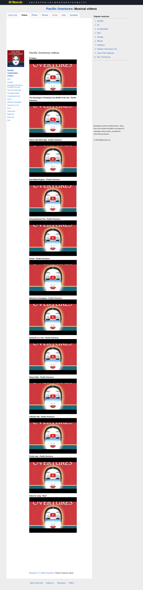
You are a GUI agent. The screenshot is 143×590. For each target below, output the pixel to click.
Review (45, 15)
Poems (9, 99)
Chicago (100, 37)
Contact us (50, 583)
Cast (64, 15)
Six (98, 25)
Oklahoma (101, 45)
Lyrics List (12, 15)
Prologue (10, 82)
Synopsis (74, 15)
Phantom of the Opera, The (107, 49)
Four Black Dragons (13, 93)
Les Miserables (102, 29)
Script (54, 15)
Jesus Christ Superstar (105, 53)
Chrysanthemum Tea (13, 96)
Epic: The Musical (103, 57)
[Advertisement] (49, 34)
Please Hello (11, 111)
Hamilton (100, 21)
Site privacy (61, 583)
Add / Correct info (36, 583)
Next (8, 120)
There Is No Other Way (14, 90)
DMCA (71, 583)
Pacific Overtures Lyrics (12, 73)
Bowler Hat (10, 114)
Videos (24, 15)
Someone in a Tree (13, 105)
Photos (35, 15)
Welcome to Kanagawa (14, 102)
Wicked (100, 41)
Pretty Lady (10, 117)
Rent (99, 33)
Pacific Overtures (59, 8)
